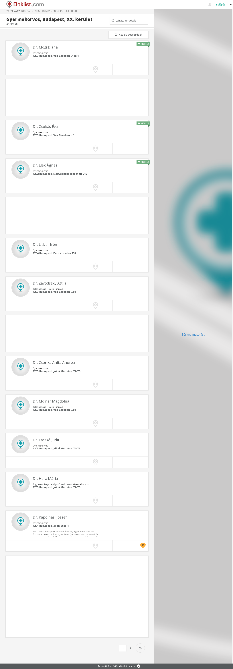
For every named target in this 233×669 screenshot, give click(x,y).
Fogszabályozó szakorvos (58, 484)
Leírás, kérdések (125, 20)
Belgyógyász (39, 289)
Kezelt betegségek (130, 34)
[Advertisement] (77, 97)
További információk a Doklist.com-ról (116, 666)
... (90, 484)
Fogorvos (38, 484)
